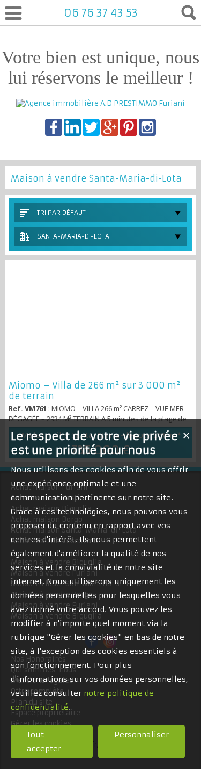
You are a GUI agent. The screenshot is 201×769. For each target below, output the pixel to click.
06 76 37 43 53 (101, 12)
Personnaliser (141, 734)
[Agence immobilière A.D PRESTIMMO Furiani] (100, 103)
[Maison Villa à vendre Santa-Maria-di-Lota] (100, 320)
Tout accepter (44, 741)
